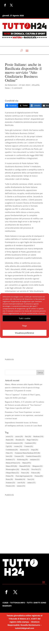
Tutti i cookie (24, 318)
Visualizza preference (24, 333)
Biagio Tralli (32, 440)
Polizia (9, 476)
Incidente (10, 460)
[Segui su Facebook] (5, 5)
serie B (21, 483)
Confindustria (12, 450)
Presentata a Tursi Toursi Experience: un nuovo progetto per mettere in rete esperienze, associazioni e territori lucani (24, 415)
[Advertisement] (24, 521)
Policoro (35, 473)
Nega (24, 325)
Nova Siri (36, 469)
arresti (9, 436)
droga (34, 450)
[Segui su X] (11, 5)
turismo (21, 486)
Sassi (31, 479)
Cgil (9, 446)
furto (9, 456)
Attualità (35, 85)
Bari (28, 436)
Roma (9, 479)
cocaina (18, 446)
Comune (28, 446)
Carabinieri (30, 443)
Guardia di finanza (33, 456)
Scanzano (10, 483)
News (7, 88)
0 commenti (17, 88)
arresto (19, 436)
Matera (26, 463)
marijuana (34, 460)
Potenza (39, 476)
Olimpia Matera (12, 473)
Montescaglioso (12, 469)
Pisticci (25, 473)
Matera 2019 (11, 466)
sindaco (31, 483)
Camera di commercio (14, 443)
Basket (9, 440)
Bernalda (20, 440)
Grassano (19, 456)
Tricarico (10, 486)
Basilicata (38, 436)
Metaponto (37, 466)
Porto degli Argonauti (24, 476)
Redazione (12, 85)
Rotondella (20, 479)
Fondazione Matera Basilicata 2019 (27, 453)
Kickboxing (22, 460)
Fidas (9, 453)
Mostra (25, 469)
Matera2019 (24, 466)
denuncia (24, 450)
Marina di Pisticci (13, 463)
